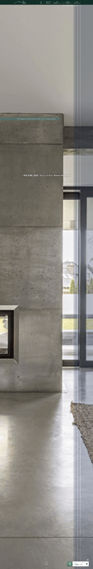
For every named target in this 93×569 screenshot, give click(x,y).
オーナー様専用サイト (67, 2)
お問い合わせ (77, 2)
